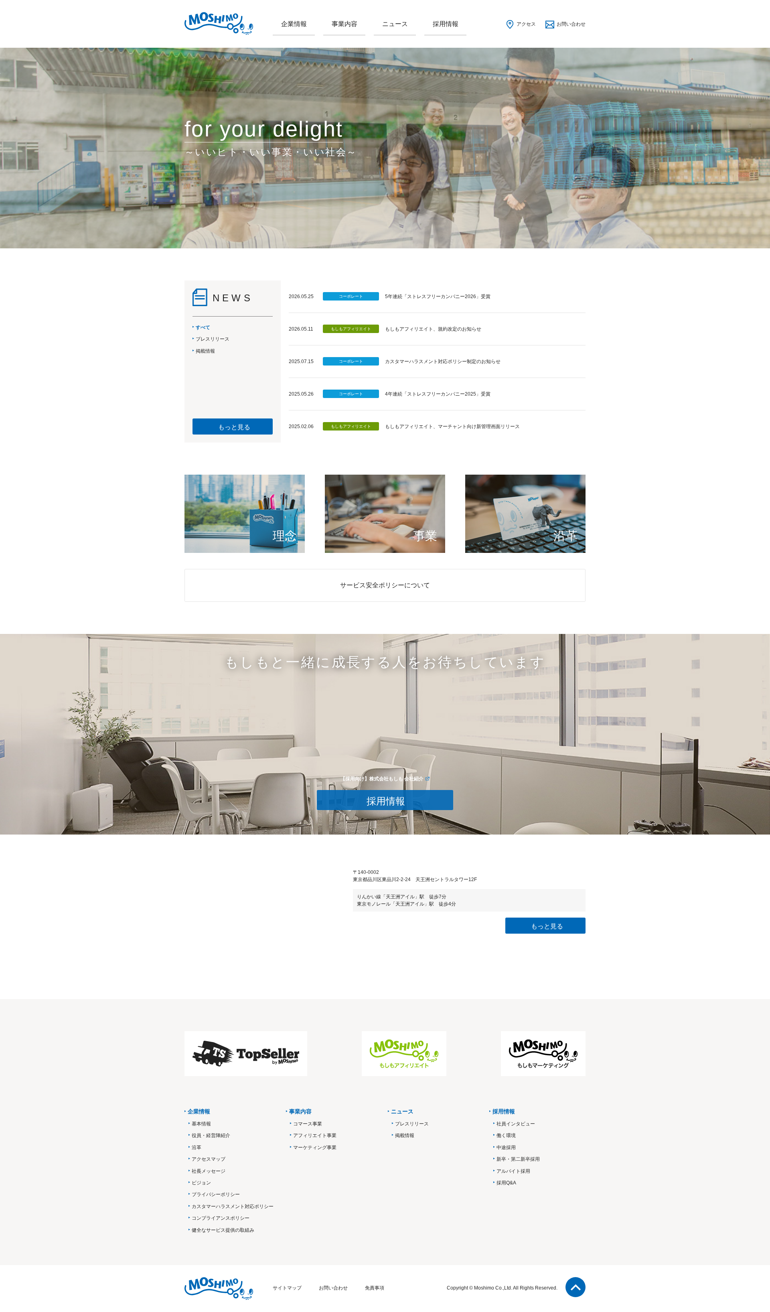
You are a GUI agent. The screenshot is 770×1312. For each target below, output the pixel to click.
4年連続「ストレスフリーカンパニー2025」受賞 (437, 394)
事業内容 (344, 23)
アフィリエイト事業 (314, 1135)
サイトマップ (287, 1288)
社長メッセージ (208, 1171)
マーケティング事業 (314, 1147)
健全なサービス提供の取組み (223, 1230)
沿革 (196, 1147)
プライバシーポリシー (216, 1194)
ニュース (395, 23)
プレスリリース (412, 1124)
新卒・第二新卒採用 (518, 1159)
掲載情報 (404, 1135)
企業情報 (294, 23)
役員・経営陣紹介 (211, 1135)
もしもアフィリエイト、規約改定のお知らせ (433, 329)
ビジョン (201, 1183)
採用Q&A (506, 1183)
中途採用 (506, 1147)
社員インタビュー (515, 1124)
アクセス (526, 24)
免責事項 (374, 1288)
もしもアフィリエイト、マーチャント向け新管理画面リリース (452, 426)
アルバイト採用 (513, 1171)
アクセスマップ (208, 1159)
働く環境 (506, 1135)
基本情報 (201, 1124)
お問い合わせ (571, 24)
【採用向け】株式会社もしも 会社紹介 (382, 779)
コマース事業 (307, 1124)
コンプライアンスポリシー (220, 1218)
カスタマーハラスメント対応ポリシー (233, 1206)
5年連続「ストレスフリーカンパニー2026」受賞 (437, 296)
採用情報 (445, 23)
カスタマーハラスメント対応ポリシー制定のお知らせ (442, 361)
